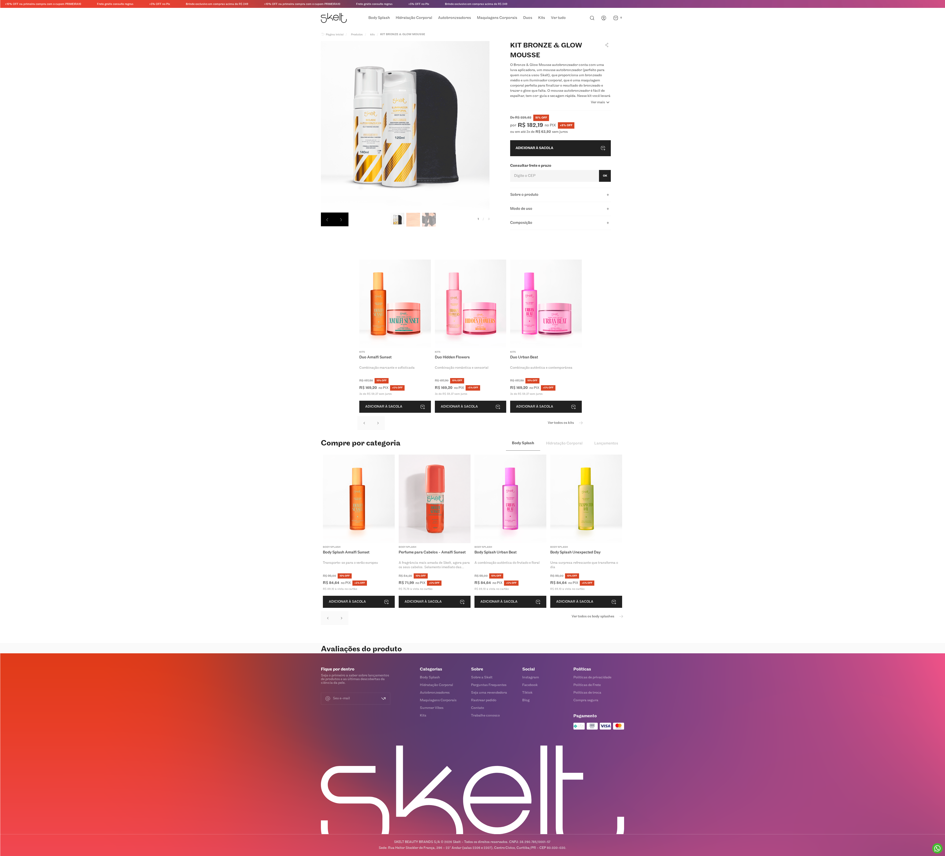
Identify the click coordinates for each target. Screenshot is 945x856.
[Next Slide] (378, 423)
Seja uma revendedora (489, 693)
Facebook (530, 685)
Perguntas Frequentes (488, 685)
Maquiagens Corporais (438, 700)
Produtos (357, 34)
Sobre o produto (524, 195)
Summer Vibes (431, 708)
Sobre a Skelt (481, 677)
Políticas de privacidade (592, 677)
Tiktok (527, 693)
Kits (423, 716)
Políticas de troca (587, 693)
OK (605, 175)
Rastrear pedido (483, 700)
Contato (477, 708)
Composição (521, 223)
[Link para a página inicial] (332, 34)
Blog (526, 700)
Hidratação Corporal (436, 685)
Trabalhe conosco (485, 716)
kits (372, 34)
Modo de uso (521, 209)
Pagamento (585, 716)
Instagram (530, 677)
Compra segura (585, 700)
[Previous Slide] (364, 423)
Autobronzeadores (435, 693)
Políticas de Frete (587, 685)
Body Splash (430, 677)
